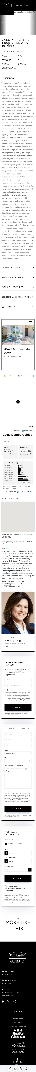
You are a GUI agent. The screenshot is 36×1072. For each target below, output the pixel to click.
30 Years (10, 843)
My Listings (7, 644)
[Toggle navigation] (32, 5)
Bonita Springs (9, 583)
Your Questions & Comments (13, 766)
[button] (3, 23)
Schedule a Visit (24, 728)
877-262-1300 (6, 984)
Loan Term (8, 839)
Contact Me (23, 644)
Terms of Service (12, 816)
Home (4, 581)
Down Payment (9, 858)
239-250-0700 (27, 5)
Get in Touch (18, 1012)
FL (18, 581)
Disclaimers (18, 1023)
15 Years (19, 843)
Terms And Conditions (18, 1026)
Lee (22, 581)
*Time (6, 758)
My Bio (6, 646)
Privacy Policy (24, 700)
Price (6, 850)
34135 (20, 583)
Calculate (18, 878)
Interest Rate (9, 866)
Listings (11, 581)
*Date (6, 750)
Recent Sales (15, 644)
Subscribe (18, 707)
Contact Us (11, 728)
